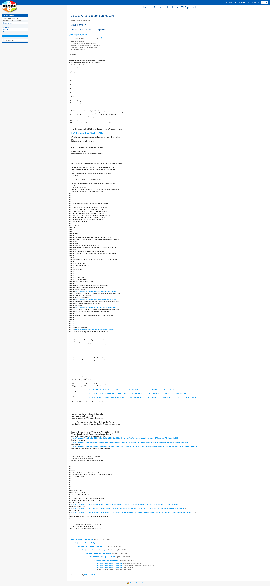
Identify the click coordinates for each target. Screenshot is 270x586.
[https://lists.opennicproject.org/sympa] (9, 6)
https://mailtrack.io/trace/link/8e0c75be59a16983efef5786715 (95, 299)
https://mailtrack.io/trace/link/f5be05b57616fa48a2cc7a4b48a (95, 291)
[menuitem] (229, 2)
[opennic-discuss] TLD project (82, 539)
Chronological (74, 35)
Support (254, 2)
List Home (6, 27)
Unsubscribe (6, 32)
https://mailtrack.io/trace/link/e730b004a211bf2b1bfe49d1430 (95, 307)
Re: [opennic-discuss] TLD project (87, 543)
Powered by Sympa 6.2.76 (136, 582)
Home (229, 2)
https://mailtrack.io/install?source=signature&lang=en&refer (94, 330)
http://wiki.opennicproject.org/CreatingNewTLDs (87, 133)
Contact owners (7, 23)
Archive (5, 36)
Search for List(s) (241, 2)
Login (265, 2)
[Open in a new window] (85, 25)
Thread (84, 35)
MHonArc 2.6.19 (89, 575)
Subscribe (6, 29)
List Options (9, 15)
